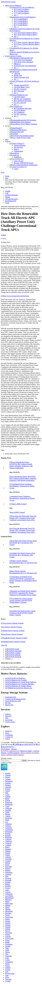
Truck (7, 203)
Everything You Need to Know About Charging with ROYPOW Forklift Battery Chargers (22, 613)
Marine (7, 197)
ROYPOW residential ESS (10, 751)
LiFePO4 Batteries (11, 195)
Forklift (7, 191)
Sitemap (14, 749)
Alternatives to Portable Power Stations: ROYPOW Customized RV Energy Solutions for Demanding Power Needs (23, 593)
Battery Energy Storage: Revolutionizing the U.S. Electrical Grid (23, 572)
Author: (3, 235)
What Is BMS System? (17, 512)
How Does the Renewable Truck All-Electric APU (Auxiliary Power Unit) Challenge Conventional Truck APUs (22, 530)
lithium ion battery (26, 751)
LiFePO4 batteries (13, 753)
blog (6, 178)
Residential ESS (10, 201)
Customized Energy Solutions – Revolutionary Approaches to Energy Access (22, 498)
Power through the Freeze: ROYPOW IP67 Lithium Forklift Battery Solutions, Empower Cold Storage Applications (23, 478)
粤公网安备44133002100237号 (24, 744)
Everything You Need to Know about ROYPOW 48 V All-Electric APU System (22, 555)
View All (4, 645)
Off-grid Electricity (11, 199)
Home (7, 176)
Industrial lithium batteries (15, 755)
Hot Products (5, 749)
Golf (6, 193)
